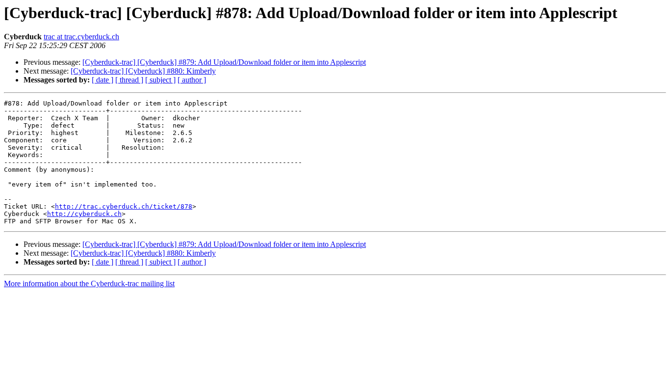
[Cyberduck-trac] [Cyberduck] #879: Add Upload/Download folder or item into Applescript (224, 62)
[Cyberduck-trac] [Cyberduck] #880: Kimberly (143, 71)
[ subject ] (160, 80)
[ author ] (192, 80)
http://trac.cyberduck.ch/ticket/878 (123, 206)
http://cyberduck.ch (84, 213)
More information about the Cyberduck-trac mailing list (89, 283)
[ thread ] (129, 80)
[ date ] (102, 80)
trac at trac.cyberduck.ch (81, 36)
